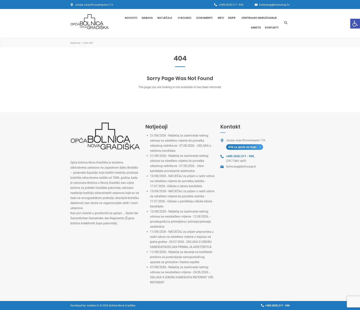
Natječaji (164, 18)
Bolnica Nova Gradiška (122, 305)
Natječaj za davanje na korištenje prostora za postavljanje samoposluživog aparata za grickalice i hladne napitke (181, 257)
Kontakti (271, 27)
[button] (355, 24)
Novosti (131, 18)
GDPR (232, 18)
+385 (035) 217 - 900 (231, 4)
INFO (221, 18)
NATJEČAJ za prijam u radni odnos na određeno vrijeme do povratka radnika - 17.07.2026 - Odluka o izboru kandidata (182, 181)
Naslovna (75, 42)
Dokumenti (204, 18)
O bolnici (184, 18)
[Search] (286, 22)
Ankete (256, 27)
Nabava (147, 18)
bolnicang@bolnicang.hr (274, 4)
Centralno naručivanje (259, 18)
